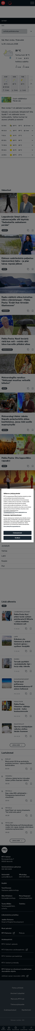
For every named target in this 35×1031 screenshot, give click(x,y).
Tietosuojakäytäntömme (21, 512)
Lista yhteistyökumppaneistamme (12, 526)
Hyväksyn (17, 538)
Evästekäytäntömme (9, 512)
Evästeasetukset (17, 533)
